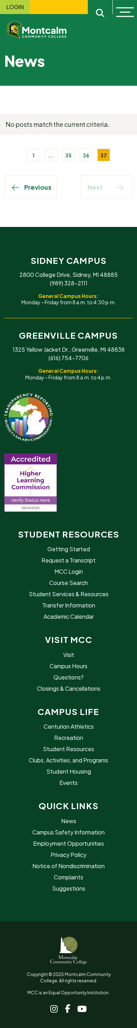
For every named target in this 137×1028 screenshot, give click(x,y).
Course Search (68, 582)
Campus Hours (68, 666)
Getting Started (68, 549)
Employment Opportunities (68, 843)
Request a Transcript (68, 560)
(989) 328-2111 (68, 283)
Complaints (68, 877)
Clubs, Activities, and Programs (68, 760)
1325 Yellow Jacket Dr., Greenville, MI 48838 (69, 349)
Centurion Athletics (69, 726)
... (51, 155)
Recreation (68, 737)
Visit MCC (68, 639)
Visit (68, 654)
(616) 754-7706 (68, 358)
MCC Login (68, 571)
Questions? (68, 677)
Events (68, 782)
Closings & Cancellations (68, 688)
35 (68, 155)
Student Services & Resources (69, 594)
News (68, 821)
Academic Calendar (69, 616)
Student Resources (68, 534)
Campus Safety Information (68, 832)
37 (103, 155)
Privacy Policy (68, 854)
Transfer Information (68, 605)
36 (86, 155)
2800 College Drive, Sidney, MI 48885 (68, 274)
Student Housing (68, 771)
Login (15, 7)
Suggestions (68, 888)
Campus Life (68, 711)
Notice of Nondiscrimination (68, 866)
